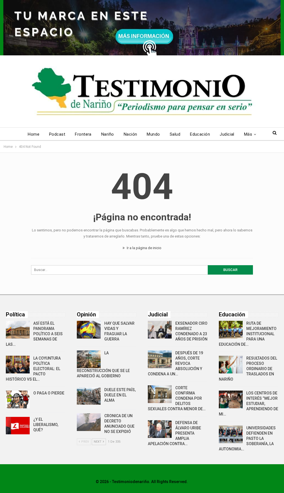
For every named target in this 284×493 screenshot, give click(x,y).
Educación (200, 134)
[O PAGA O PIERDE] (18, 399)
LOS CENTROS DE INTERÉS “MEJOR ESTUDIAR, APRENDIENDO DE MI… (248, 403)
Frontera (83, 134)
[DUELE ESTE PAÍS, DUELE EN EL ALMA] (89, 396)
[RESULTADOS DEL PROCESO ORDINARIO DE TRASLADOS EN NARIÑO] (231, 364)
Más (248, 134)
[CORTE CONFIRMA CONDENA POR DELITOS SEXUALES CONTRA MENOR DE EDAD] (160, 394)
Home (33, 134)
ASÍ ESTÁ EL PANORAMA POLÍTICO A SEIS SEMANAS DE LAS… (34, 334)
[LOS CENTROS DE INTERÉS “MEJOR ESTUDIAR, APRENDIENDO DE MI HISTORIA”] (231, 399)
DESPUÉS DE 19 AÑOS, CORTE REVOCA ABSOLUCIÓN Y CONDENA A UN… (175, 363)
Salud (175, 134)
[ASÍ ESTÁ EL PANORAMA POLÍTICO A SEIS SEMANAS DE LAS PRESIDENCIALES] (18, 330)
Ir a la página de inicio (143, 248)
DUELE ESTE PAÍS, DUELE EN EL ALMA (120, 395)
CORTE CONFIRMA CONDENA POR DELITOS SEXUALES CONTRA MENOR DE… (177, 398)
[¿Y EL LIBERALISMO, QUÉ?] (18, 426)
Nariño (107, 134)
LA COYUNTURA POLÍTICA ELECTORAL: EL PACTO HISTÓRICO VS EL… (33, 368)
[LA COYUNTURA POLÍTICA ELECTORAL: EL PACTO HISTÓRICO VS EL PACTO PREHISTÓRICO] (18, 364)
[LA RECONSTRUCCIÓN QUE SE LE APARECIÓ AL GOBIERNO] (89, 359)
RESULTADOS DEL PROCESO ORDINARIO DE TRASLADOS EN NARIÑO (248, 368)
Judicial (227, 134)
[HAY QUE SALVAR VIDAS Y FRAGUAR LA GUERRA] (89, 330)
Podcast (57, 134)
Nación (130, 134)
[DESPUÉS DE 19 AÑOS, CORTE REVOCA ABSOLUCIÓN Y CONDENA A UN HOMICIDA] (160, 359)
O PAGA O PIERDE (48, 393)
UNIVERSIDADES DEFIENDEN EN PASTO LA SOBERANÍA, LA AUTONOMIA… (247, 438)
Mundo (153, 134)
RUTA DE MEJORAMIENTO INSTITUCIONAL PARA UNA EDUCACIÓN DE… (248, 334)
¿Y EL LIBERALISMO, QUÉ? (45, 424)
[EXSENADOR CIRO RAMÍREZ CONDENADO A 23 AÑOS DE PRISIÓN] (160, 330)
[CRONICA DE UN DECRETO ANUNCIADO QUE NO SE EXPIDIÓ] (89, 422)
